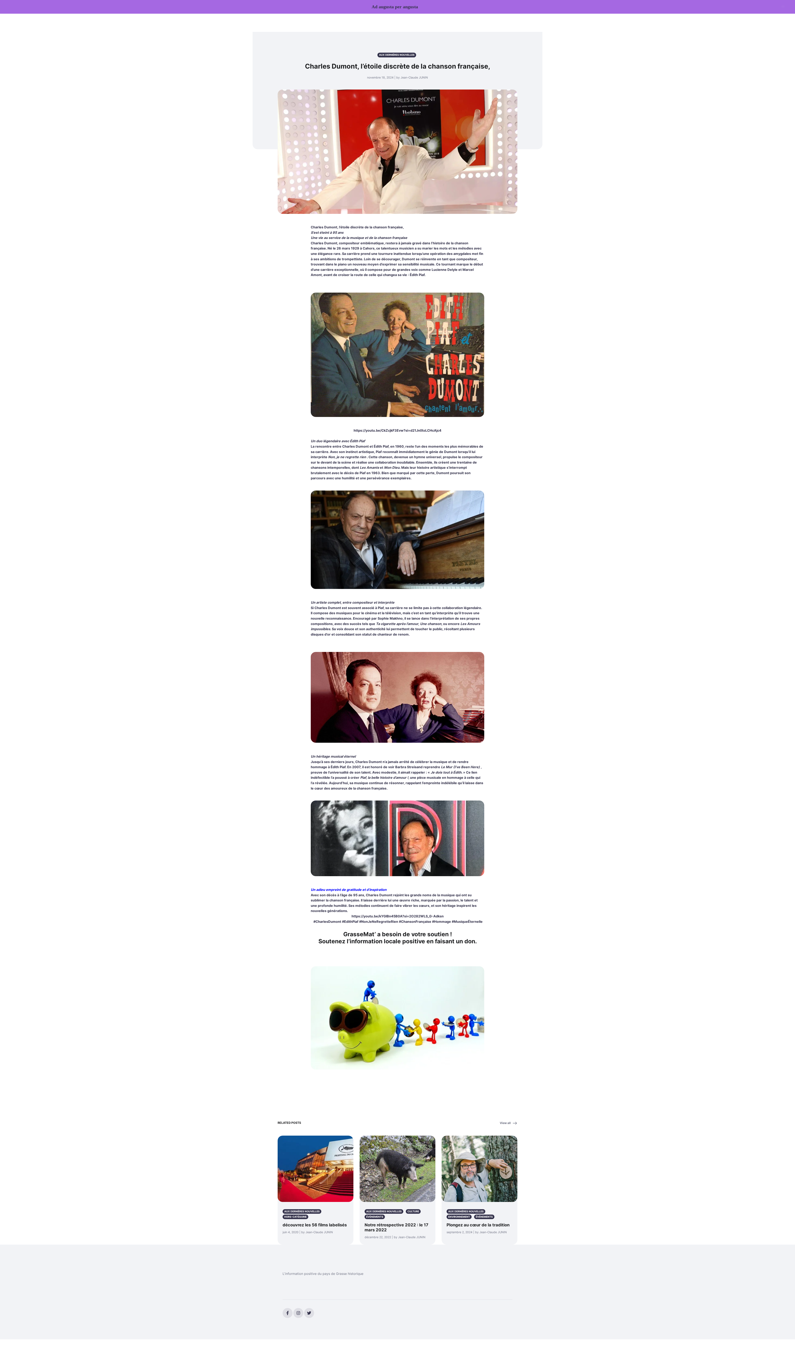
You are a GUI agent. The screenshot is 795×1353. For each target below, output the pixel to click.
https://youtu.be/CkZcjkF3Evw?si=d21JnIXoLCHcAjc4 (397, 430)
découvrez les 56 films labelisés (315, 1224)
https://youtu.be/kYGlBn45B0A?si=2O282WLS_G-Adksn (398, 916)
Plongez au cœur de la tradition (478, 1224)
